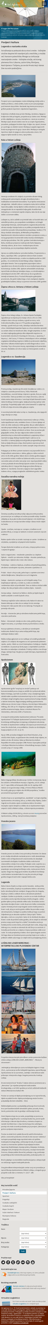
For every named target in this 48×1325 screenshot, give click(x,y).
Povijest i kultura (9, 1193)
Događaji (5, 1199)
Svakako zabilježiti (9, 1203)
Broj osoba (5, 1242)
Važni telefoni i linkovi (11, 1212)
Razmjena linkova (9, 1216)
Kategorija (5, 1247)
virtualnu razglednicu (20, 1304)
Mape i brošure (8, 1209)
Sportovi (5, 1196)
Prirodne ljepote (8, 1189)
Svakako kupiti (8, 1206)
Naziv (3, 1229)
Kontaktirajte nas (13, 1273)
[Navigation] (44, 3)
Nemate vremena (18, 1286)
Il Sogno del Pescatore (9, 28)
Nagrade (5, 1219)
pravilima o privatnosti (20, 1323)
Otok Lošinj (10, 3)
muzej (37, 813)
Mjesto (3, 1238)
